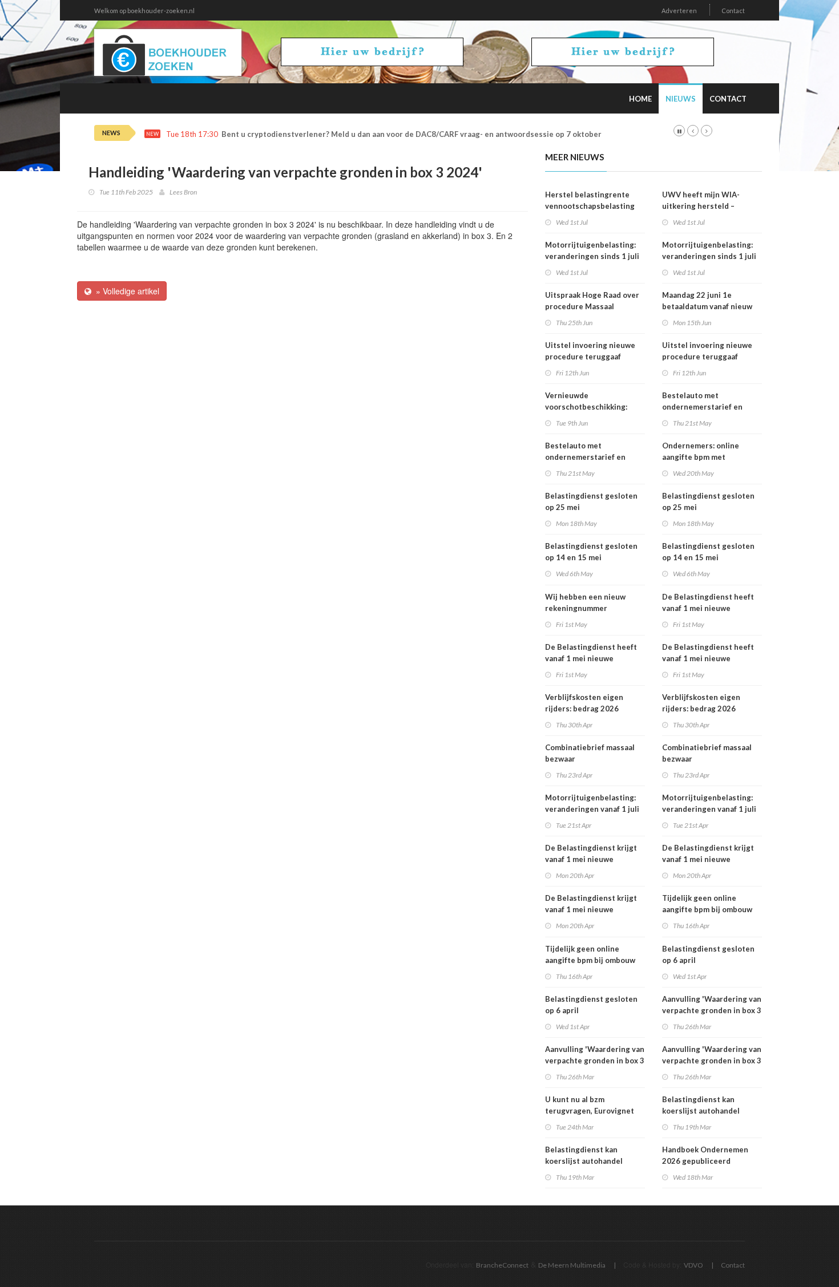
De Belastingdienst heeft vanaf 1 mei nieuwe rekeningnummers (591, 658)
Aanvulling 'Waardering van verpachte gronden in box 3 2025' (594, 1060)
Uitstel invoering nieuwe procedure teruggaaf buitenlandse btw (590, 357)
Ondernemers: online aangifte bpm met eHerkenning (700, 457)
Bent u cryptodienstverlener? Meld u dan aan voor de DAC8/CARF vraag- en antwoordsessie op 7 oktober (411, 134)
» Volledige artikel (125, 291)
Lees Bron (183, 192)
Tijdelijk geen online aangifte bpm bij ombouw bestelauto (590, 960)
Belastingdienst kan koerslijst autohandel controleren (584, 1161)
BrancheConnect (502, 1265)
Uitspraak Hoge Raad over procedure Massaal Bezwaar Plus (592, 306)
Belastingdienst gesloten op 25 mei (591, 501)
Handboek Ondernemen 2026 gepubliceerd (705, 1155)
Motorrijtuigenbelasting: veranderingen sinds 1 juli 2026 (592, 256)
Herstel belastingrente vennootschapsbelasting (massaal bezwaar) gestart (592, 206)
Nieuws (680, 98)
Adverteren (679, 10)
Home (640, 98)
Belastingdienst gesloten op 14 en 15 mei (591, 551)
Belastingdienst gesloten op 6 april (591, 1004)
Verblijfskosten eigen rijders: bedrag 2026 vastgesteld (584, 709)
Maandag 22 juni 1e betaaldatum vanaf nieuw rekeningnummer (707, 306)
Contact (733, 10)
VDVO (693, 1265)
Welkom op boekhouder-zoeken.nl (144, 10)
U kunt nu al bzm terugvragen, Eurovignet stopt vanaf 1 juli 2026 (589, 1111)
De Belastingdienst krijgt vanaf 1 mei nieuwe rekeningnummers (591, 859)
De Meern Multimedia (572, 1265)
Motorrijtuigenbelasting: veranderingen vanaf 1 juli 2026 (592, 809)
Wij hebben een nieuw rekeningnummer (585, 602)
